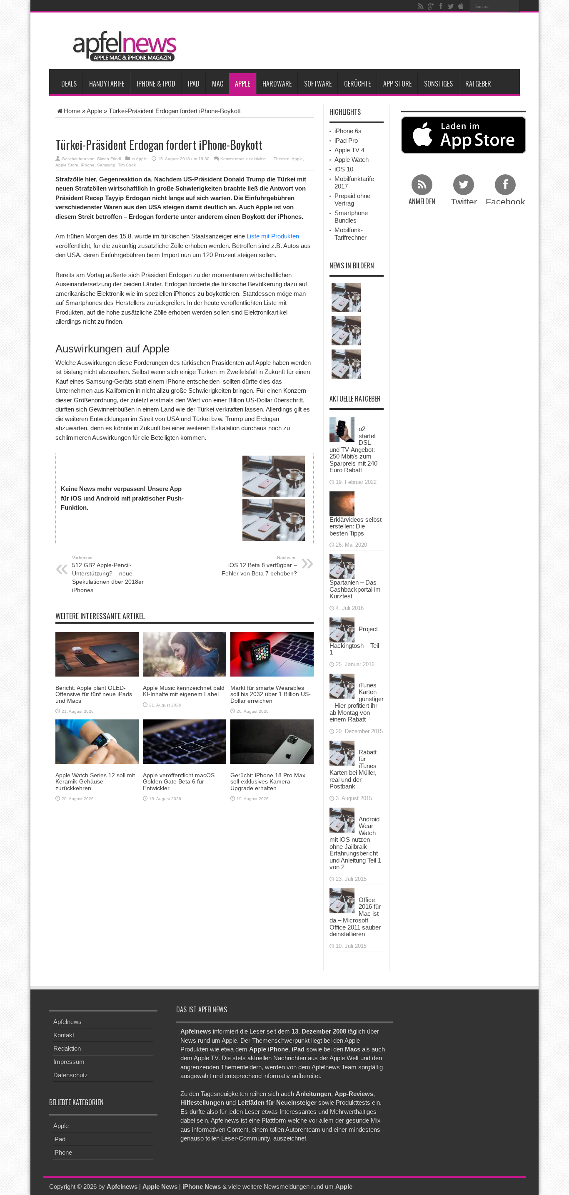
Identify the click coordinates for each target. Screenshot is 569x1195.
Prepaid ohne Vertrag (352, 199)
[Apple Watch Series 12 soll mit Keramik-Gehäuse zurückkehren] (97, 741)
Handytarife (106, 84)
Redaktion (67, 1048)
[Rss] (421, 6)
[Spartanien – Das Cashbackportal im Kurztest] (341, 566)
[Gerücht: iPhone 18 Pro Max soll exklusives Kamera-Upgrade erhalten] (272, 741)
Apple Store (66, 165)
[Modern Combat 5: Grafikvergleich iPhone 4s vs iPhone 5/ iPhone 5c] (346, 364)
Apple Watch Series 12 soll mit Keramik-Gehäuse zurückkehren (95, 781)
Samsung (106, 165)
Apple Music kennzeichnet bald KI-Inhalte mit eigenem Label (184, 690)
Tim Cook (127, 165)
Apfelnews (67, 1021)
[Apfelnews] (122, 46)
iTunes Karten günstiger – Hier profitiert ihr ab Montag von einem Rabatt (356, 702)
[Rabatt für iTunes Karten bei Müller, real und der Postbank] (341, 752)
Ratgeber (478, 84)
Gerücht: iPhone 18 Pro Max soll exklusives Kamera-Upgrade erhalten (267, 781)
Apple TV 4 (349, 150)
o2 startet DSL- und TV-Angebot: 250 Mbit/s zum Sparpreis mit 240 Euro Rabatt (353, 449)
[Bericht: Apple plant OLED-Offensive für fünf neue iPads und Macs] (97, 653)
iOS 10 (343, 169)
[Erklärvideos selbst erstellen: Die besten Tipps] (341, 502)
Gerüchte (357, 84)
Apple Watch (351, 159)
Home (72, 110)
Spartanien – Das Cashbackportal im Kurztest (355, 589)
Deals (69, 84)
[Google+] (431, 6)
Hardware (277, 84)
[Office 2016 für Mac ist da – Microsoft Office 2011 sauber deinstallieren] (341, 899)
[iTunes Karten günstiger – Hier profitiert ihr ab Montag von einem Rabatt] (341, 685)
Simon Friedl (109, 158)
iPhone (88, 165)
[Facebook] (441, 6)
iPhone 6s (348, 130)
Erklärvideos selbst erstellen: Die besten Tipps (355, 526)
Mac (217, 84)
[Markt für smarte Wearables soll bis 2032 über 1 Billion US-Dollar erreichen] (272, 653)
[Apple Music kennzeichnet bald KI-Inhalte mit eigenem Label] (184, 653)
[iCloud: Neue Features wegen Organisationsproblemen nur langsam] (346, 330)
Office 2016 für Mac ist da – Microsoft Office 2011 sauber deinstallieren (355, 917)
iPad (194, 84)
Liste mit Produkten (273, 236)
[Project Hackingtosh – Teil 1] (341, 628)
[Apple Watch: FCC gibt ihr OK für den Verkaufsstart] (346, 297)
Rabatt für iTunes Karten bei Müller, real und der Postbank (353, 769)
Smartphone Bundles (351, 216)
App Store (397, 84)
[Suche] (513, 6)
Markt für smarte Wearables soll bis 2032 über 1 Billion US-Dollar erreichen (270, 694)
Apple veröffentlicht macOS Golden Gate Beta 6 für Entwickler (179, 781)
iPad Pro (346, 140)
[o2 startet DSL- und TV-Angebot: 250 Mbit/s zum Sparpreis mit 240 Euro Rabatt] (341, 429)
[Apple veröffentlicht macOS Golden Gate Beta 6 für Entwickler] (184, 741)
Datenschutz (70, 1074)
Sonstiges (438, 84)
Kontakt (63, 1035)
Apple (242, 84)
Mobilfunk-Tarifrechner (350, 233)
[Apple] (461, 6)
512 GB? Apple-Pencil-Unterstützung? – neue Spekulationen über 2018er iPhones (108, 574)
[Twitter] (451, 6)
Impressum (69, 1061)
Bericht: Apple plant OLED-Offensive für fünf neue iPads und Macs (93, 694)
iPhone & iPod (156, 84)
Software (318, 84)
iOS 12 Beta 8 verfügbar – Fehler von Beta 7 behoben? (259, 566)
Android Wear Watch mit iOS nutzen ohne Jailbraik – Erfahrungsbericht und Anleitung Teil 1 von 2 (355, 843)
